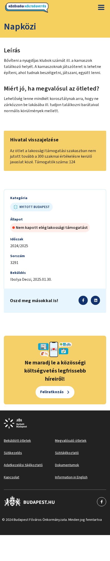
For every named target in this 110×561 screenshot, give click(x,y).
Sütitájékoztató (67, 452)
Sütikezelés (13, 452)
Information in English (71, 477)
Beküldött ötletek (17, 440)
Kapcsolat (11, 477)
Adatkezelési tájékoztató (23, 465)
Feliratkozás (52, 392)
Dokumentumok (67, 465)
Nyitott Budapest (34, 207)
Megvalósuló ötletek (70, 440)
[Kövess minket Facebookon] (29, 502)
